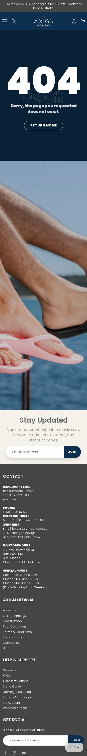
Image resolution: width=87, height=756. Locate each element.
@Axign (30, 533)
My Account (11, 703)
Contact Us (11, 643)
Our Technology (14, 616)
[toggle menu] (4, 21)
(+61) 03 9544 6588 (16, 512)
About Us (9, 610)
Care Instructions (15, 681)
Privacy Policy (12, 637)
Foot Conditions (15, 626)
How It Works (12, 621)
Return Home (43, 125)
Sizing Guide (12, 686)
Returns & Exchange (17, 697)
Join (72, 452)
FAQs (6, 676)
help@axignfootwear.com (31, 529)
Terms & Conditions (17, 632)
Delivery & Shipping (17, 692)
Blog (6, 648)
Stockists (9, 670)
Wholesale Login (15, 708)
